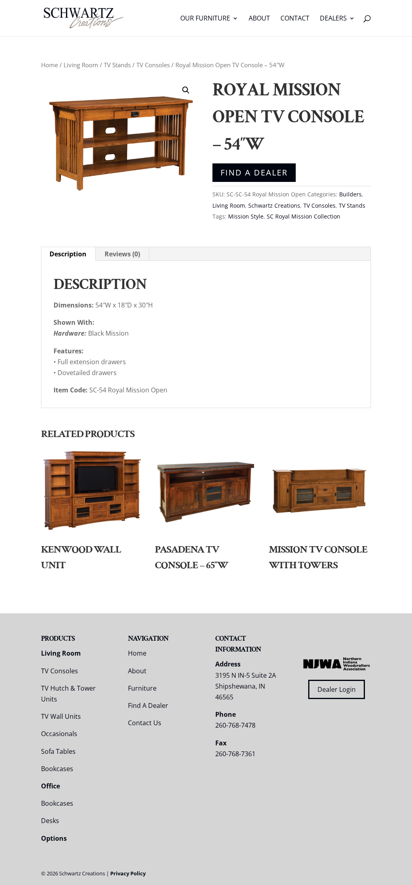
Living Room (81, 65)
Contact (294, 19)
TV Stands (117, 65)
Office (50, 786)
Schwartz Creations (274, 205)
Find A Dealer (254, 172)
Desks (50, 820)
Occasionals (59, 733)
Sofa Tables (58, 751)
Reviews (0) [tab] (122, 254)
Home (49, 65)
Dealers (333, 19)
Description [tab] (68, 254)
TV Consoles (153, 65)
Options (54, 838)
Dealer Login (336, 689)
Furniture (142, 688)
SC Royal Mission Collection (303, 216)
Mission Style (246, 216)
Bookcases (57, 768)
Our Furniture (205, 19)
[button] (186, 90)
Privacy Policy (128, 873)
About (259, 19)
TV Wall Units (61, 716)
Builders (350, 194)
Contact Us (144, 722)
